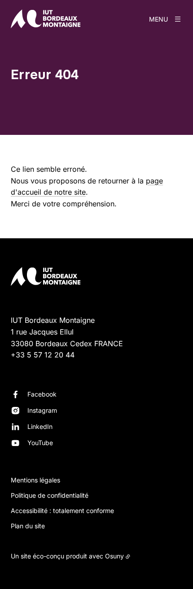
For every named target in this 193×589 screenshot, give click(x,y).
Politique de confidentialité (49, 495)
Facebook (42, 394)
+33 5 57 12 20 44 (43, 354)
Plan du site (28, 526)
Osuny (114, 556)
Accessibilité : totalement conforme (62, 510)
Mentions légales (35, 480)
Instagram (42, 410)
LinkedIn (40, 426)
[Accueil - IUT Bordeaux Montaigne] (45, 18)
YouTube (40, 442)
